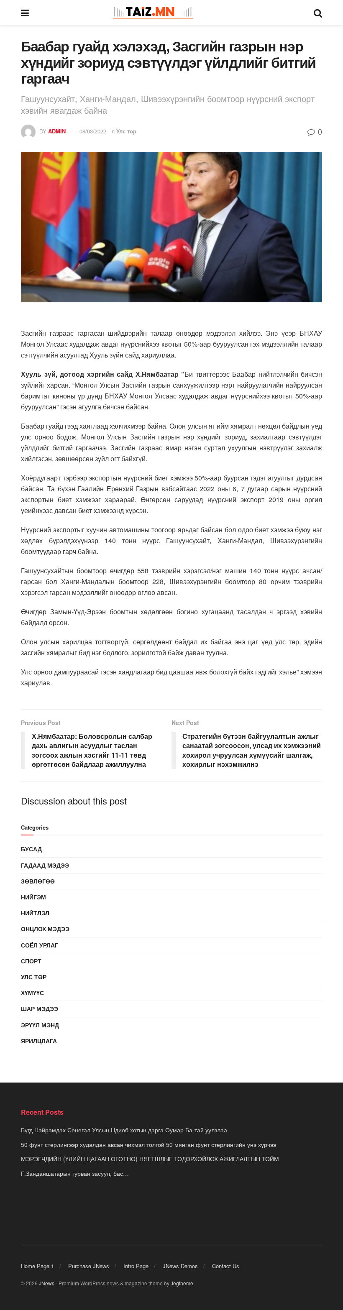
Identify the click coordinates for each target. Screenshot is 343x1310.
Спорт (31, 961)
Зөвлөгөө (38, 881)
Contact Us (225, 1266)
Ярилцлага (39, 1041)
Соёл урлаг (39, 945)
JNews (46, 1283)
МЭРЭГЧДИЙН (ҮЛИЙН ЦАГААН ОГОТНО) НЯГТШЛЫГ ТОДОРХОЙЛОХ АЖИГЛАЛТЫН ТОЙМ (150, 1158)
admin (57, 131)
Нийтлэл (35, 913)
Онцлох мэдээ (45, 928)
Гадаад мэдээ (45, 865)
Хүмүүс (32, 992)
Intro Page (135, 1266)
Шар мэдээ (39, 1008)
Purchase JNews (88, 1266)
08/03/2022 (92, 131)
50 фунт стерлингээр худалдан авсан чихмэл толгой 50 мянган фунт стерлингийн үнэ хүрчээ (148, 1144)
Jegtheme (182, 1283)
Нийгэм (33, 897)
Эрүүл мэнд (40, 1025)
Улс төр (126, 131)
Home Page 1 (37, 1266)
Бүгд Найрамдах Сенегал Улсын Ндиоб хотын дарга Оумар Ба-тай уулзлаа (124, 1130)
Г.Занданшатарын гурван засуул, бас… (75, 1173)
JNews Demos (180, 1266)
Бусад (31, 849)
